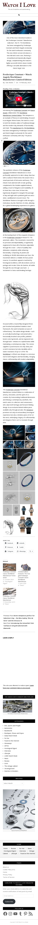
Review (6, 761)
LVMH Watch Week (10, 756)
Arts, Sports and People (12, 726)
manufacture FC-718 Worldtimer (23, 128)
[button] (32, 143)
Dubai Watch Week (10, 736)
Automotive (8, 728)
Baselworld (8, 731)
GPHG (6, 746)
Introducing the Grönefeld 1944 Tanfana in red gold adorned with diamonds (18, 625)
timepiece (30, 410)
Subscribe (9, 901)
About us (6, 867)
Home (5, 872)
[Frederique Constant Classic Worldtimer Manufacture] (9, 591)
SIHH (6, 763)
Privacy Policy (7, 875)
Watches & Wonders (11, 771)
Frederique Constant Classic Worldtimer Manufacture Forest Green (9, 574)
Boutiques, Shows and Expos (14, 733)
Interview (7, 751)
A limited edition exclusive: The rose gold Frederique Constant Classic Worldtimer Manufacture (24, 576)
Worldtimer (7, 354)
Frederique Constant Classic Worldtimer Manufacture (9, 598)
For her (6, 738)
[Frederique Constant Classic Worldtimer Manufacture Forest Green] (9, 567)
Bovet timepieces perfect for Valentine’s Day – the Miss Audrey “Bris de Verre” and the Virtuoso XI (19, 618)
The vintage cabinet (11, 766)
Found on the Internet (11, 741)
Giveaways (8, 743)
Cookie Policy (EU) (9, 870)
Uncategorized (9, 768)
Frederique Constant (20, 110)
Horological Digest (10, 748)
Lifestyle (7, 753)
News (6, 758)
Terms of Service (8, 877)
